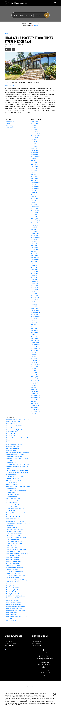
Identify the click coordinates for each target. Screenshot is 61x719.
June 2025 (34, 142)
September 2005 (35, 411)
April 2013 (34, 294)
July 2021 (33, 190)
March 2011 (34, 328)
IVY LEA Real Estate (12, 482)
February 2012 (35, 310)
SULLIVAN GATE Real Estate (14, 571)
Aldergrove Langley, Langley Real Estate (17, 419)
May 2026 (33, 127)
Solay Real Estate (11, 545)
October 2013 (35, 286)
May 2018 (33, 229)
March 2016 (34, 255)
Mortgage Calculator (10, 643)
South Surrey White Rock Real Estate (16, 557)
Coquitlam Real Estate (15, 46)
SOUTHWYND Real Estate (14, 563)
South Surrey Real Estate (13, 551)
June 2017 (34, 243)
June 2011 (34, 322)
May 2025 (33, 144)
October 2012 (35, 296)
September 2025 (35, 136)
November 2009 (35, 344)
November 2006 (35, 397)
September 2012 (35, 298)
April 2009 (34, 358)
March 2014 (34, 279)
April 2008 (34, 373)
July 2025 (33, 140)
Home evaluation (36, 643)
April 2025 (34, 146)
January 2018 (35, 233)
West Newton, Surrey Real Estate (15, 606)
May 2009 (33, 356)
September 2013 (35, 288)
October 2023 (35, 168)
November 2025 (35, 134)
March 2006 (34, 403)
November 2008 (35, 360)
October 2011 (34, 314)
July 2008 (33, 369)
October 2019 (35, 209)
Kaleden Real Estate (12, 484)
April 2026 (34, 130)
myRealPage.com (33, 686)
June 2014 (34, 275)
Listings (8, 123)
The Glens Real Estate (12, 592)
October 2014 (35, 271)
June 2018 (34, 227)
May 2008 (33, 371)
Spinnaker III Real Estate (13, 565)
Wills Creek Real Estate (13, 620)
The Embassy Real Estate (13, 590)
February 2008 (35, 377)
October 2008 (35, 362)
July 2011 (33, 320)
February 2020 (35, 206)
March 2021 (34, 196)
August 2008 (34, 366)
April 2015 (34, 267)
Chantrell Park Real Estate (13, 442)
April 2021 (34, 194)
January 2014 (35, 283)
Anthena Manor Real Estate (14, 423)
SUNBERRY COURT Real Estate (15, 575)
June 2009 (34, 354)
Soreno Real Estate (11, 547)
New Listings (9, 125)
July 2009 (33, 352)
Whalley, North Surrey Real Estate (15, 610)
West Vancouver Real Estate (14, 608)
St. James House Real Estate (14, 567)
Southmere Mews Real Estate (14, 561)
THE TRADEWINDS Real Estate (15, 596)
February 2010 (35, 340)
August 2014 (34, 273)
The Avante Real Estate (12, 588)
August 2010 (34, 332)
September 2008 (35, 365)
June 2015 (34, 265)
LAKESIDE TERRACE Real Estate (16, 490)
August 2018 (34, 225)
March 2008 (34, 375)
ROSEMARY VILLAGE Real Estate (16, 537)
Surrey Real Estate (11, 584)
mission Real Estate (11, 507)
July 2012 (33, 302)
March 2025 (34, 148)
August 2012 (34, 300)
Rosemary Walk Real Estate (14, 539)
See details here (9, 85)
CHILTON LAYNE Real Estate (14, 444)
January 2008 (35, 379)
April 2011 (34, 326)
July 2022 (33, 184)
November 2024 (35, 154)
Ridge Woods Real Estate (13, 535)
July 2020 (33, 200)
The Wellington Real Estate (14, 598)
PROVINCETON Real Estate (14, 533)
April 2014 (34, 277)
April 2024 (34, 162)
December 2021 (35, 186)
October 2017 (35, 235)
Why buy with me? (10, 641)
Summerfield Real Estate (13, 573)
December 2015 (35, 259)
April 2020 (34, 204)
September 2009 (35, 348)
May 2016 (33, 251)
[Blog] (44, 675)
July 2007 (33, 385)
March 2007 (34, 389)
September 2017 (35, 237)
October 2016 (35, 249)
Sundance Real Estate (12, 577)
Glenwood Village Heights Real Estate (17, 470)
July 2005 (33, 413)
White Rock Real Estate (13, 612)
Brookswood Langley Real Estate (15, 430)
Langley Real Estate (12, 492)
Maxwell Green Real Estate (14, 500)
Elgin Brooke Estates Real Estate (15, 456)
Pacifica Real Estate (12, 527)
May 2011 (33, 324)
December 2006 (35, 395)
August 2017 (34, 239)
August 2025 (34, 138)
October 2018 (35, 223)
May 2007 (33, 387)
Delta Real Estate (11, 450)
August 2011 (34, 318)
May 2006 (33, 401)
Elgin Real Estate (11, 462)
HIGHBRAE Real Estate (13, 478)
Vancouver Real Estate (12, 600)
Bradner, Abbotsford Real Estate (15, 428)
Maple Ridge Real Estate (13, 498)
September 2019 (35, 211)
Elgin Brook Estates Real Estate (15, 454)
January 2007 (35, 393)
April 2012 (34, 306)
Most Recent (34, 121)
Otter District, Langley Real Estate (15, 521)
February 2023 (35, 180)
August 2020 (34, 198)
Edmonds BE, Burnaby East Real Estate (17, 452)
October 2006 (35, 399)
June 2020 (34, 202)
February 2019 (35, 219)
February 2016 (35, 257)
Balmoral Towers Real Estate (14, 426)
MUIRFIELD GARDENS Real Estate (16, 509)
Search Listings (9, 645)
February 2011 (35, 330)
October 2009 (35, 346)
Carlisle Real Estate (11, 436)
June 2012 (34, 304)
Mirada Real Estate (11, 502)
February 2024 (35, 166)
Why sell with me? (37, 641)
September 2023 (35, 170)
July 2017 (33, 241)
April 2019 (34, 215)
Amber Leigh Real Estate (13, 421)
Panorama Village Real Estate (14, 529)
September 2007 (35, 381)
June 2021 (34, 192)
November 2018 (35, 221)
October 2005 (35, 409)
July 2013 (33, 292)
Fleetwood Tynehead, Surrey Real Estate (17, 464)
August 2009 (34, 350)
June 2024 (34, 158)
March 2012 (34, 308)
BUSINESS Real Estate (13, 432)
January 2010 (35, 342)
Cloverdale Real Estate (12, 446)
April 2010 (34, 336)
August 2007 (34, 383)
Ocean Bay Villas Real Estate (14, 517)
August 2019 (34, 213)
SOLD (48, 10)
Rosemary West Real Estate (14, 541)
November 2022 (35, 182)
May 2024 (33, 160)
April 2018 (34, 231)
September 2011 (35, 316)
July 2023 (33, 172)
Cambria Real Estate (12, 434)
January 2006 (35, 405)
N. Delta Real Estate (12, 511)
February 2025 (35, 150)
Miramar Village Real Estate (14, 505)
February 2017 (35, 247)
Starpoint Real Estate (12, 569)
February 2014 (35, 281)
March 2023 (34, 178)
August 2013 (34, 290)
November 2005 (35, 407)
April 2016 (34, 253)
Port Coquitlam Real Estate (13, 531)
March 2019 (34, 217)
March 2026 (34, 131)
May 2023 (33, 174)
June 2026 (34, 125)
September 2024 (35, 156)
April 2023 (34, 176)
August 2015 (34, 261)
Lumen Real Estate (11, 496)
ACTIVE (42, 10)
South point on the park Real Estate (16, 549)
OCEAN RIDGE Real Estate (14, 519)
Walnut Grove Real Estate (13, 604)
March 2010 (34, 338)
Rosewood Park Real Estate (14, 543)
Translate (35, 25)
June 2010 (34, 334)
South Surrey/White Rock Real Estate (16, 559)
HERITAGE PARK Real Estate (14, 476)
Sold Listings (9, 127)
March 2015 (34, 269)
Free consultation (37, 645)
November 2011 (35, 312)
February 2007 (35, 391)
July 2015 (33, 263)
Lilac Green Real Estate (13, 494)
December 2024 (35, 152)
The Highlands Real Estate (13, 594)
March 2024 (34, 164)
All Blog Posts (10, 121)
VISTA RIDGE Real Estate (13, 602)
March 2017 (34, 245)
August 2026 (34, 123)
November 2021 (35, 188)
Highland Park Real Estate (13, 480)
